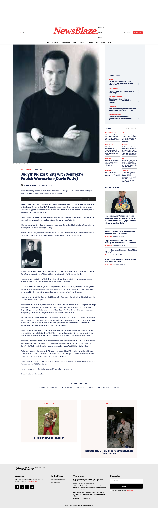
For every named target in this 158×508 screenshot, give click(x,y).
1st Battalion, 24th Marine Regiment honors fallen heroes (109, 452)
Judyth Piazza (31, 185)
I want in (125, 486)
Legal (111, 79)
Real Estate (109, 144)
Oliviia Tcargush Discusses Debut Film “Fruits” (121, 251)
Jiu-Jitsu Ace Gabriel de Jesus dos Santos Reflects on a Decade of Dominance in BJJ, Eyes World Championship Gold (120, 219)
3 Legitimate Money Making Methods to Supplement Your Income (120, 100)
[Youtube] (32, 487)
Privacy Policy (131, 490)
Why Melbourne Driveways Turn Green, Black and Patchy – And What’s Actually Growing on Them (112, 151)
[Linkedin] (27, 487)
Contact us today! (32, 481)
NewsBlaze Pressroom (58, 479)
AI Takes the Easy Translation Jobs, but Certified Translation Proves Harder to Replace (129, 138)
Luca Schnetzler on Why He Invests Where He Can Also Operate (112, 174)
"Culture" (127, 128)
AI (123, 132)
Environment (113, 88)
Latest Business (115, 114)
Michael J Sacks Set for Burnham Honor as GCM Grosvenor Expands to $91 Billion (112, 137)
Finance (125, 144)
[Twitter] (22, 487)
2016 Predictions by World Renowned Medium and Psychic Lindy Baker (122, 109)
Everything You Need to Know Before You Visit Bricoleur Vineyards (112, 163)
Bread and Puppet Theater (49, 438)
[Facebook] (17, 487)
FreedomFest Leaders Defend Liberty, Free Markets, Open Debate (120, 232)
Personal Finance (115, 96)
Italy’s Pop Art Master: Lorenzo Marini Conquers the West (120, 260)
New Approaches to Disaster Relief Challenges (121, 92)
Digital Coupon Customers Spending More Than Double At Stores (120, 118)
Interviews (26, 169)
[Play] (23, 199)
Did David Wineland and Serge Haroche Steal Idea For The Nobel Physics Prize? (121, 83)
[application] (58, 199)
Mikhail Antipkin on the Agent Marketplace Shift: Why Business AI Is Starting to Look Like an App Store (129, 164)
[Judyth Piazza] (22, 185)
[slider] (92, 198)
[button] (27, 33)
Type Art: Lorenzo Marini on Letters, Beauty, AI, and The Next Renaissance (120, 242)
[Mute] (88, 199)
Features (112, 106)
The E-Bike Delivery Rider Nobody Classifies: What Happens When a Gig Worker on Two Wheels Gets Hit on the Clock (129, 177)
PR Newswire (55, 482)
